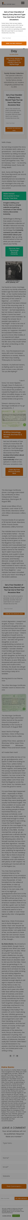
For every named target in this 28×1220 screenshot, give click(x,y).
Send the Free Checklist (14, 43)
